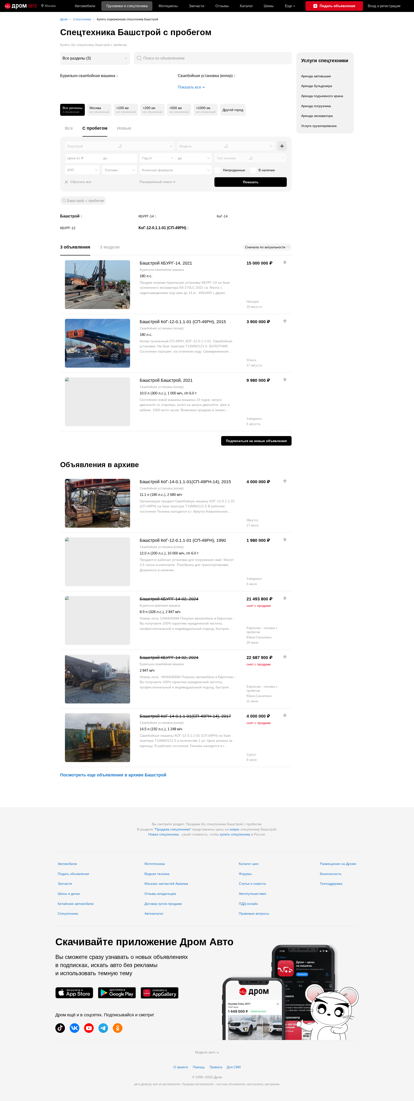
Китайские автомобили (76, 904)
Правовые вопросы (254, 913)
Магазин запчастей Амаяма (166, 883)
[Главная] (20, 6)
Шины (269, 6)
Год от (147, 158)
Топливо (111, 170)
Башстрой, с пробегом (85, 201)
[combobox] (95, 58)
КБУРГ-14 (175, 216)
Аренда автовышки (316, 76)
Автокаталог (153, 913)
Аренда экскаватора (317, 116)
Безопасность (330, 874)
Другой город (233, 110)
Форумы (245, 874)
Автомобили (85, 6)
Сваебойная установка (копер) (235, 76)
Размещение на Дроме (338, 864)
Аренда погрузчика (316, 106)
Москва (50, 6)
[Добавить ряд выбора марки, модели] (282, 146)
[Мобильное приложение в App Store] (74, 993)
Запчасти (196, 6)
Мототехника (154, 864)
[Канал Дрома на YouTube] (89, 1028)
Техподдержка (331, 883)
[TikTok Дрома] (60, 1028)
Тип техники (226, 158)
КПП (70, 170)
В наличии (267, 170)
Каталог (246, 6)
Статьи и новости (252, 883)
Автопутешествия (252, 894)
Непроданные (234, 170)
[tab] (69, 131)
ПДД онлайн (248, 904)
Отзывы (222, 6)
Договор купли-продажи (163, 904)
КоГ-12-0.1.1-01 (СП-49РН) (175, 228)
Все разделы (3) (77, 58)
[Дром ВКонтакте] (74, 1028)
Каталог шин (249, 864)
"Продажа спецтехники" (172, 829)
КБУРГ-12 (97, 228)
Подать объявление (73, 874)
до (180, 158)
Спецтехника (68, 913)
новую (234, 829)
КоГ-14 (254, 216)
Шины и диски (69, 894)
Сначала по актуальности (265, 247)
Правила (216, 1067)
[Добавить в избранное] (285, 262)
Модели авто (205, 1052)
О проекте (180, 1067)
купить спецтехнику (235, 834)
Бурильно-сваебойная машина (117, 76)
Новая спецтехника (163, 834)
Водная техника (156, 874)
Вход (384, 6)
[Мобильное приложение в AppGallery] (159, 993)
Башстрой (97, 216)
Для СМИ (234, 1067)
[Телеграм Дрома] (103, 1028)
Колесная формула (157, 170)
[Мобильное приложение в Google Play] (117, 993)
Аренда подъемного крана (322, 96)
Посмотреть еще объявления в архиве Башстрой (113, 775)
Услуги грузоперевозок (319, 126)
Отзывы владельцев (160, 894)
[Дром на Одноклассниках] (117, 1028)
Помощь (199, 1067)
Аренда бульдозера (316, 86)
